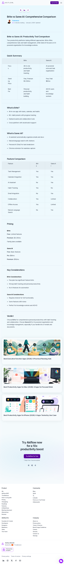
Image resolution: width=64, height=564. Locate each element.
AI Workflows (5, 508)
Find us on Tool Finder (39, 500)
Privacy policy (36, 523)
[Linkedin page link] (3, 560)
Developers (5, 523)
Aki (2, 491)
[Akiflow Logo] (17, 3)
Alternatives (5, 512)
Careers (35, 529)
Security (35, 531)
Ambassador (36, 502)
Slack (34, 493)
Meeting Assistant (7, 510)
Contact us (36, 533)
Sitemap (35, 535)
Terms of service (15, 556)
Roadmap (4, 504)
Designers (4, 525)
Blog (34, 491)
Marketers (4, 527)
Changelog (5, 501)
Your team (4, 531)
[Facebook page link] (16, 560)
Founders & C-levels (7, 521)
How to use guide (6, 497)
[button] (61, 561)
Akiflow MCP (5, 493)
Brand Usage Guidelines (39, 527)
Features (4, 506)
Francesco (15, 20)
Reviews (4, 514)
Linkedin (35, 498)
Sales (3, 529)
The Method (5, 495)
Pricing (3, 499)
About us (35, 521)
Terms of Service (37, 525)
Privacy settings (26, 556)
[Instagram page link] (7, 560)
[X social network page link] (47, 496)
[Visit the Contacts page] (20, 560)
